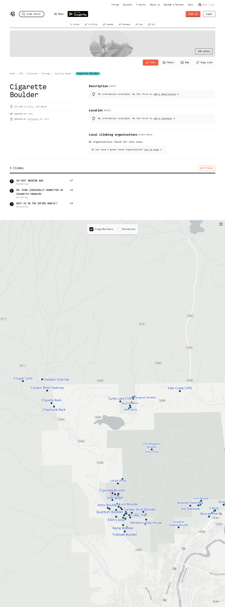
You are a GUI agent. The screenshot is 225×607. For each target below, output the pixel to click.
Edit (152, 62)
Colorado (32, 73)
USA (141, 24)
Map (187, 62)
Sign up (193, 13)
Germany (126, 24)
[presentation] (204, 51)
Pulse (76, 24)
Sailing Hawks (63, 73)
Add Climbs (206, 168)
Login (209, 14)
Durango (46, 73)
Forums (115, 4)
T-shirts (141, 4)
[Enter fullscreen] (221, 224)
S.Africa (93, 24)
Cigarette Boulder (87, 73)
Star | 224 (207, 5)
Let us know (151, 149)
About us (155, 4)
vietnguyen (33, 119)
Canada (109, 24)
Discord (127, 4)
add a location (163, 118)
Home (12, 73)
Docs (190, 4)
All (153, 24)
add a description (165, 94)
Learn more (145, 134)
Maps (61, 14)
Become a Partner (174, 4)
